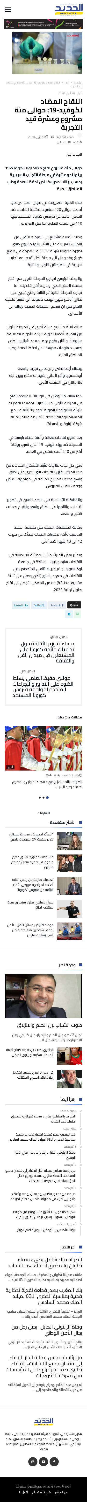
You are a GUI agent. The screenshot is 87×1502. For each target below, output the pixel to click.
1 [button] (47, 797)
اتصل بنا (23, 1492)
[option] (43, 757)
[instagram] (32, 1462)
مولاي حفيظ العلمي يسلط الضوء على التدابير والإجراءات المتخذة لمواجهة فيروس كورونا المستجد (43, 684)
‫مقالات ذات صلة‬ (70, 718)
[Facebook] (54, 1462)
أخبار (67, 82)
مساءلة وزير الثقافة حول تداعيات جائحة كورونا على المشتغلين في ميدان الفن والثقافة (46, 649)
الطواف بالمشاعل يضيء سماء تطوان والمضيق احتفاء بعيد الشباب (47, 784)
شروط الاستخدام (41, 1492)
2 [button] (43, 798)
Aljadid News (65, 137)
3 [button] (40, 798)
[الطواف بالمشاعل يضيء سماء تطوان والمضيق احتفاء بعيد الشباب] (43, 748)
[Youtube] (43, 1462)
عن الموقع (61, 1492)
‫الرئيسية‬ (78, 82)
